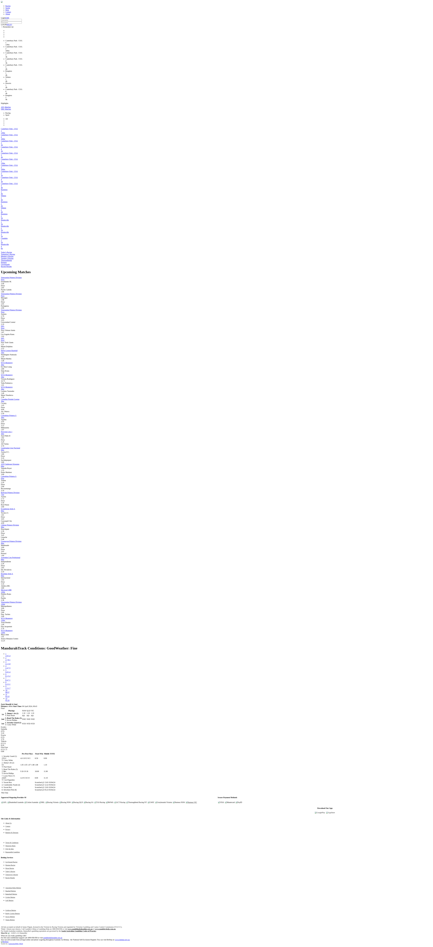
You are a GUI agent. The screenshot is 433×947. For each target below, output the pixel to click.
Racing (7, 6)
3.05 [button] (2, 519)
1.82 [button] (2, 438)
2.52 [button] (2, 349)
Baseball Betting (10, 891)
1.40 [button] (2, 624)
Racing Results (6, 266)
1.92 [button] (2, 336)
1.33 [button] (2, 470)
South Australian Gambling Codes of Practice (78, 931)
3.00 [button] (2, 474)
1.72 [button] (2, 499)
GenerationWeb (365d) (15, 944)
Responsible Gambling (12, 852)
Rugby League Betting (12, 913)
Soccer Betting (10, 917)
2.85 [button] (2, 288)
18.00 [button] (37, 771)
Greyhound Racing (11, 862)
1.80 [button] (2, 454)
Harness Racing (10, 865)
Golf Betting (9, 900)
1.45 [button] (2, 405)
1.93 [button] (2, 580)
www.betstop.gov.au (122, 940)
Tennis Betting (10, 920)
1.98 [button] (2, 300)
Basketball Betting (11, 894)
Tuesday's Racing (7, 258)
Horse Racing (9, 868)
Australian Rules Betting (13, 888)
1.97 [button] (2, 430)
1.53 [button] (2, 596)
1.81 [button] (2, 515)
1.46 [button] (2, 393)
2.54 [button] (2, 357)
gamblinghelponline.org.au (52, 938)
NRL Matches (6, 109)
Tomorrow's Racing (8, 254)
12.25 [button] (3, 641)
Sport (7, 115)
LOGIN (4, 25)
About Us (8, 823)
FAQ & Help (9, 849)
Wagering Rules (10, 846)
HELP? (9, 25)
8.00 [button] (36, 778)
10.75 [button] (3, 381)
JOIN (7, 18)
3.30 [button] (2, 503)
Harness (4, 262)
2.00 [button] (2, 616)
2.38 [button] (2, 600)
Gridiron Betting (10, 910)
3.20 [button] (2, 442)
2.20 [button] (2, 482)
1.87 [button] (2, 332)
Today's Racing (6, 252)
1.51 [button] (2, 344)
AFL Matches (6, 107)
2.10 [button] (2, 324)
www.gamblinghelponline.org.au (80, 929)
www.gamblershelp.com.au (105, 929)
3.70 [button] (2, 446)
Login (3, 18)
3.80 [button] (2, 462)
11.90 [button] (46, 771)
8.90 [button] (45, 758)
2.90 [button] (2, 308)
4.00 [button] (2, 409)
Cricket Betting (10, 897)
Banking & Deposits (11, 832)
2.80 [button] (2, 369)
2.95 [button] (2, 304)
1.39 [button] (2, 373)
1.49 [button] (2, 361)
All (6, 119)
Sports (7, 8)
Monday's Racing (7, 256)
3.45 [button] (2, 422)
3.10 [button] (2, 458)
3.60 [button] (2, 547)
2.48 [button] (2, 539)
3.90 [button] (2, 507)
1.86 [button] (2, 292)
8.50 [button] (36, 758)
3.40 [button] (2, 284)
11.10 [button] (46, 778)
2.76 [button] (2, 628)
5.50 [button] (2, 413)
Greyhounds (5, 264)
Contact (8, 12)
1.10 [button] (45, 765)
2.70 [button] (2, 316)
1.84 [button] (2, 555)
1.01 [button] (2, 385)
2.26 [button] (2, 564)
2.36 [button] (2, 531)
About (7, 14)
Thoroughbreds (6, 260)
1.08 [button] (36, 765)
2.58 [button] (2, 397)
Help (7, 10)
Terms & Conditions (11, 843)
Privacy (7, 829)
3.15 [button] (2, 426)
